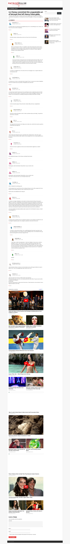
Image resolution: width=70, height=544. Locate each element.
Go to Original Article (13, 8)
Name (10, 528)
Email (10, 531)
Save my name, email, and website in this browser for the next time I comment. (23, 534)
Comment (10, 520)
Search (46, 11)
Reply (12, 39)
